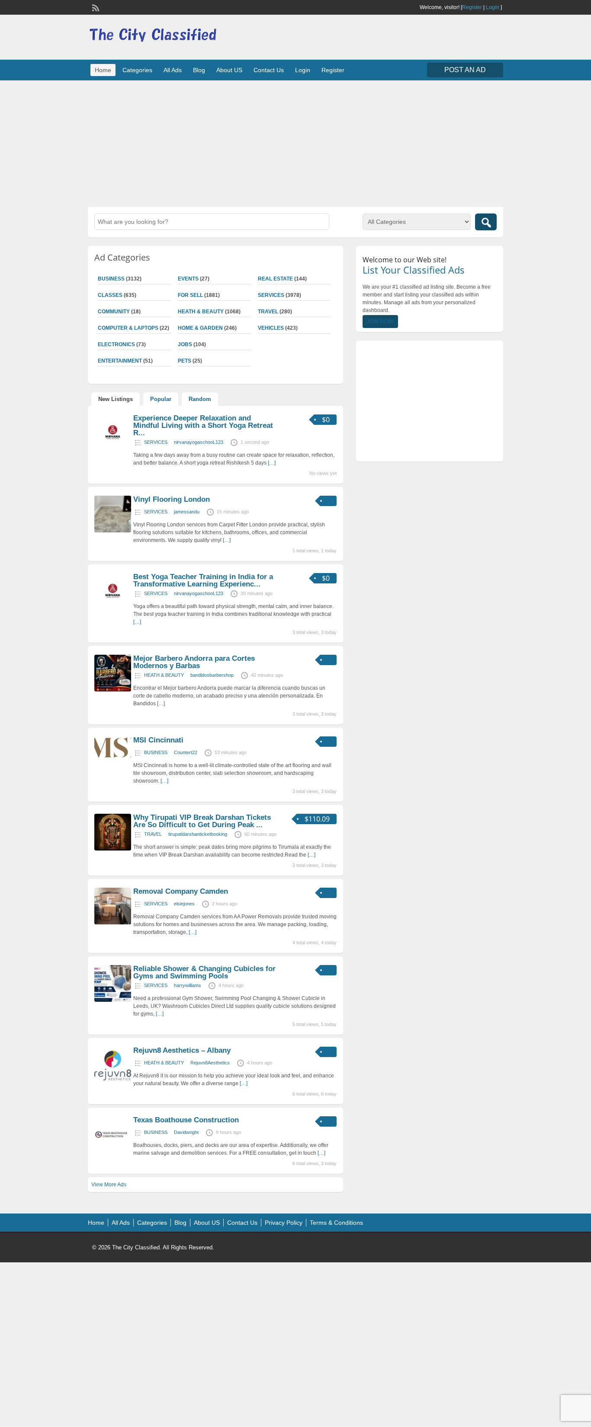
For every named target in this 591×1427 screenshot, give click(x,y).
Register (472, 7)
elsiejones (184, 903)
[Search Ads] (486, 221)
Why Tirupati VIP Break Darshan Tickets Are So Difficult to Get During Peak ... (202, 821)
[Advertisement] (295, 142)
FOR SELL (190, 295)
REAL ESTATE (275, 279)
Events (188, 279)
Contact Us (269, 70)
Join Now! (380, 322)
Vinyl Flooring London (171, 499)
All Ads (173, 70)
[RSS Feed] (94, 6)
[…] (272, 463)
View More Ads (108, 1185)
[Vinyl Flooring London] (112, 531)
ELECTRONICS (116, 344)
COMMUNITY (114, 312)
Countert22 (185, 752)
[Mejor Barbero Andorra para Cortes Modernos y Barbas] (112, 690)
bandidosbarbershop (212, 675)
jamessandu (186, 511)
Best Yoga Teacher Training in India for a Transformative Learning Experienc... (203, 580)
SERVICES (271, 295)
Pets (184, 361)
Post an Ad (465, 69)
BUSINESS (111, 279)
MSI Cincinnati (158, 740)
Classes (110, 295)
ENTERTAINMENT (120, 361)
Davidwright (186, 1132)
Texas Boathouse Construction (186, 1120)
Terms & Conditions (336, 1222)
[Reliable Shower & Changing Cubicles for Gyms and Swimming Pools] (112, 1000)
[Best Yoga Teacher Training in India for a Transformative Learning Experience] (112, 608)
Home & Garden (200, 328)
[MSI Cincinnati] (112, 757)
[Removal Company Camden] (112, 923)
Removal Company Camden (180, 891)
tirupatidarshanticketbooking (197, 834)
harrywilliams (187, 985)
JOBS (185, 344)
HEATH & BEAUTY (201, 312)
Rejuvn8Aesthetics (210, 1062)
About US (229, 70)
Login (492, 7)
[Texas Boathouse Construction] (112, 1151)
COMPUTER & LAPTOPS (128, 328)
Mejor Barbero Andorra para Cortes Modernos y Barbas (194, 662)
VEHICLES (271, 328)
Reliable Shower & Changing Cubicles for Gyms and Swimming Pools (204, 972)
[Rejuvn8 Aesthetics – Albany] (112, 1082)
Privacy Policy (283, 1222)
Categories (137, 70)
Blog (199, 70)
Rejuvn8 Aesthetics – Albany (182, 1050)
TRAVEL (268, 312)
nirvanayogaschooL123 (198, 442)
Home (103, 70)
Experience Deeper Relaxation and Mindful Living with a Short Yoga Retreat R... (203, 425)
